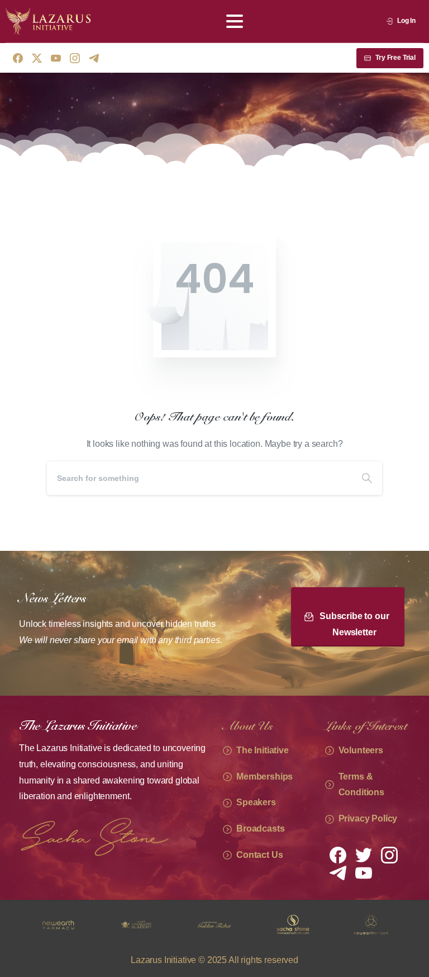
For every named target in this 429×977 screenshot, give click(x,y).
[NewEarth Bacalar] (371, 925)
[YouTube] (55, 58)
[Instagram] (74, 58)
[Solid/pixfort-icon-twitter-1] (363, 854)
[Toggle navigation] (234, 21)
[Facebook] (17, 58)
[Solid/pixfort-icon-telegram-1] (338, 872)
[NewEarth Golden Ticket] (136, 925)
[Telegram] (93, 58)
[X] (36, 58)
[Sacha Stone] (214, 925)
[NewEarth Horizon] (293, 925)
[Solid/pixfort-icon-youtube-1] (363, 872)
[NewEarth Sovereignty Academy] (58, 925)
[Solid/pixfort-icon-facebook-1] (338, 854)
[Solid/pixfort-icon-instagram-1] (389, 854)
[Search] (367, 478)
